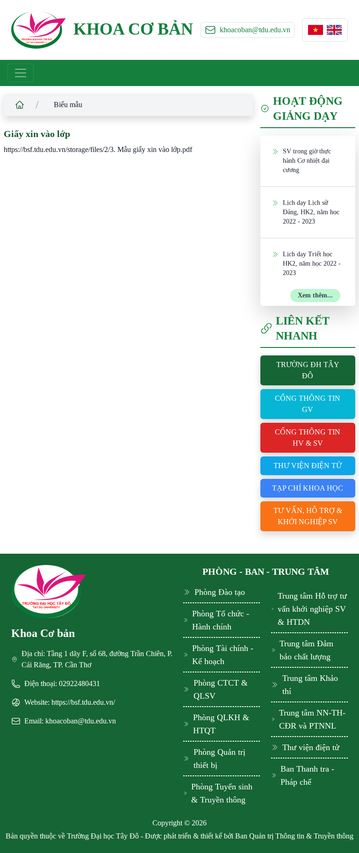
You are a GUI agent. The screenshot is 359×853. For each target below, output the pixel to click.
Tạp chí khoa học (307, 488)
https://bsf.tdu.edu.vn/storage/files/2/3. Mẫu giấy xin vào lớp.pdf (98, 149)
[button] (315, 30)
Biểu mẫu (68, 104)
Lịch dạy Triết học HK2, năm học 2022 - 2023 (312, 263)
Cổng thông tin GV (307, 403)
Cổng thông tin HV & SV (307, 437)
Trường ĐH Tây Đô (307, 370)
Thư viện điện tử (307, 466)
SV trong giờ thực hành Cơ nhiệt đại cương (307, 160)
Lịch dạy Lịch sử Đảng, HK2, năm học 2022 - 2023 (311, 212)
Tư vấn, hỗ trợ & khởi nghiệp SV (307, 516)
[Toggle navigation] (20, 73)
